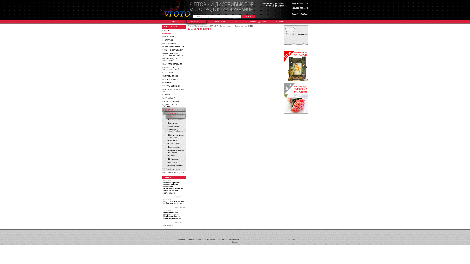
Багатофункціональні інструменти (176, 151)
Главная (191, 26)
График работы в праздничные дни (171, 213)
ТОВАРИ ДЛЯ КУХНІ (171, 101)
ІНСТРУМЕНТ (168, 110)
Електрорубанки (174, 147)
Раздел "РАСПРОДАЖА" (173, 202)
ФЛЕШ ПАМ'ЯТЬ (169, 37)
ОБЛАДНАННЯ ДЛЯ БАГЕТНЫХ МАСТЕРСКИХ (173, 54)
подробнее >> (180, 197)
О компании (174, 22)
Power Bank (167, 83)
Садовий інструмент (175, 166)
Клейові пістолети (175, 120)
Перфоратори (173, 123)
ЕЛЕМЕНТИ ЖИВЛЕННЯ (172, 79)
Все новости (168, 225)
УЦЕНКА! (166, 30)
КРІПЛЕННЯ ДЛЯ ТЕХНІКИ (173, 172)
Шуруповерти (173, 159)
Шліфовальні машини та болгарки (176, 136)
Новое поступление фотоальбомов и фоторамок (171, 184)
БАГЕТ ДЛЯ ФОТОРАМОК (173, 64)
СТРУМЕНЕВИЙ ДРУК (171, 86)
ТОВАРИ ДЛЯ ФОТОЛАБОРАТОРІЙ (171, 68)
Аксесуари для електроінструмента (175, 131)
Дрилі (170, 116)
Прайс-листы (219, 22)
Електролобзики (174, 144)
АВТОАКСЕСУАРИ (170, 98)
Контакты (280, 22)
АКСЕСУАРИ (168, 73)
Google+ (235, 242)
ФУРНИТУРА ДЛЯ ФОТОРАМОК (170, 60)
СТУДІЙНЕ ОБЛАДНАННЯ (173, 50)
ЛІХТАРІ (166, 95)
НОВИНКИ (167, 33)
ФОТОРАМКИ (168, 40)
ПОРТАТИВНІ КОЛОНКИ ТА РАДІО (173, 90)
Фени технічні (173, 140)
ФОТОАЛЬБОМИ (169, 43)
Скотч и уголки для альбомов (174, 47)
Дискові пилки (173, 126)
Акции (237, 22)
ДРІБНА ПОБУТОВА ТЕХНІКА (171, 106)
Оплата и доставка (258, 22)
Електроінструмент (173, 113)
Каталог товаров (196, 22)
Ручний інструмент (173, 169)
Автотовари (172, 162)
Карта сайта (234, 239)
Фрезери (171, 156)
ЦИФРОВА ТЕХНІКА (171, 76)
